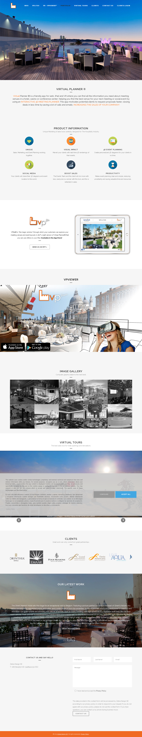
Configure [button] (104, 494)
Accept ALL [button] (125, 494)
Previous (69, 639)
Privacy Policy (101, 691)
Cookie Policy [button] (10, 509)
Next (73, 639)
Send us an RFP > (39, 247)
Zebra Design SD (62, 734)
